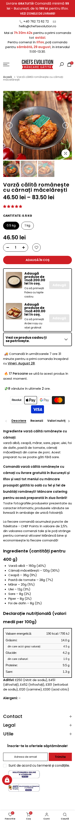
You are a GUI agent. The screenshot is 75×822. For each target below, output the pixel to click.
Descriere (18, 421)
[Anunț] (37, 8)
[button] (12, 206)
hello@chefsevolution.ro (37, 26)
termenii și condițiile (53, 765)
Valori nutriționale (61, 421)
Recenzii (36, 421)
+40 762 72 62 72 (36, 21)
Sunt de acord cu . (39, 765)
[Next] (65, 125)
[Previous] (9, 125)
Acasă (7, 77)
